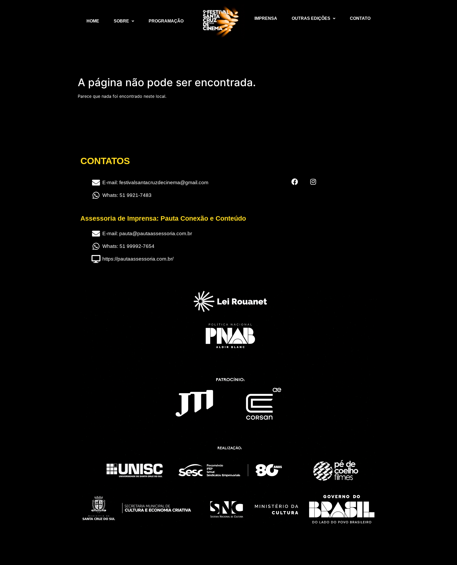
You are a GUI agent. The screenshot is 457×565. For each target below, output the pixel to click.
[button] (124, 21)
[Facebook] (294, 181)
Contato (360, 18)
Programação (166, 21)
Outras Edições (311, 18)
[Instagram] (313, 181)
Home (92, 21)
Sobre (121, 21)
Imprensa (265, 18)
